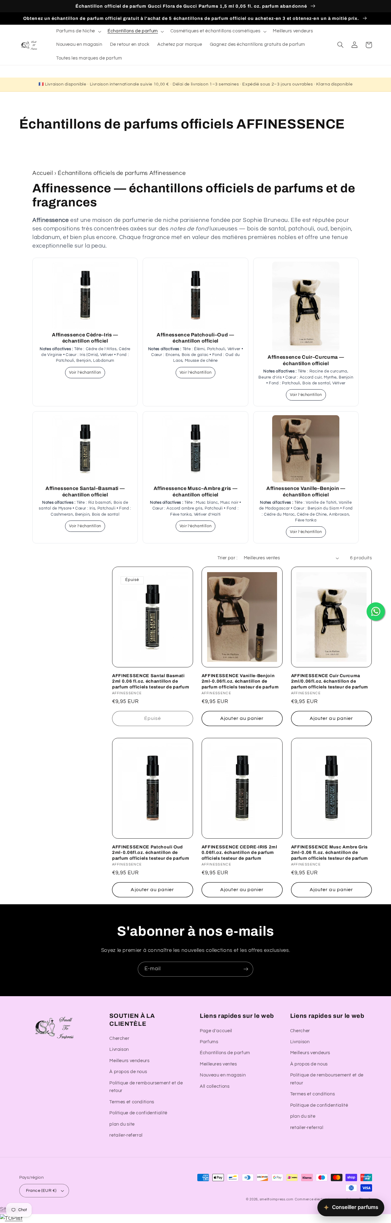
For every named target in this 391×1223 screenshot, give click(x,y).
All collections (214, 1086)
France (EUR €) (41, 1191)
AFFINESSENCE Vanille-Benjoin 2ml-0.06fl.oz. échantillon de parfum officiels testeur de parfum (240, 681)
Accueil (42, 173)
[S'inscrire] (246, 969)
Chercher (119, 1038)
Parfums (209, 1042)
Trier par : (227, 558)
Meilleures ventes (218, 1064)
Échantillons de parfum (225, 1053)
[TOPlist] (11, 1218)
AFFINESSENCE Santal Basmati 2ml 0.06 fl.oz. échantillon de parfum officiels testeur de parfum (150, 681)
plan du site (122, 1124)
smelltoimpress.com (277, 1199)
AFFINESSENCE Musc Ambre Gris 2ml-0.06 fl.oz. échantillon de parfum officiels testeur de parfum (329, 852)
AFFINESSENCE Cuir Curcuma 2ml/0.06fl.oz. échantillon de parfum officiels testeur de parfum (329, 681)
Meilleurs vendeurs (129, 1060)
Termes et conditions (131, 1102)
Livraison (119, 1049)
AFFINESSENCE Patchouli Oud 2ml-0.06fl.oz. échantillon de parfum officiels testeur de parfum (150, 852)
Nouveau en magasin (223, 1075)
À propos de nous (128, 1071)
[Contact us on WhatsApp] (376, 611)
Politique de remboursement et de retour (146, 1087)
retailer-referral (126, 1135)
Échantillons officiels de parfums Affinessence (122, 173)
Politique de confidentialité (138, 1113)
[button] (78, 31)
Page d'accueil (216, 1031)
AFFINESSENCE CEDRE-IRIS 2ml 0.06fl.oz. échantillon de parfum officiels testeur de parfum (239, 852)
